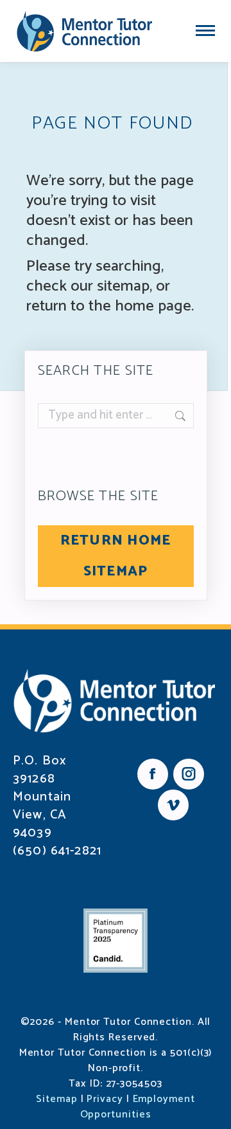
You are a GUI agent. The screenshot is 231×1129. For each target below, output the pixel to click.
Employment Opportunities (137, 1106)
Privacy (105, 1099)
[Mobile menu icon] (205, 30)
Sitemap (56, 1099)
